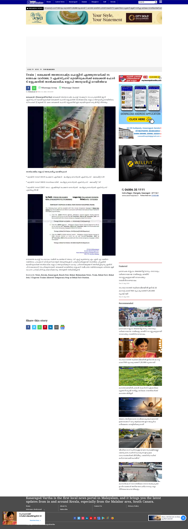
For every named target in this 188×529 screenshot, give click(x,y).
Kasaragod (73, 2)
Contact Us (98, 506)
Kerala (113, 2)
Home (49, 2)
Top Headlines (49, 69)
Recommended (126, 303)
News (37, 69)
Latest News (60, 2)
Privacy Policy (133, 506)
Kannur (84, 2)
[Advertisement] (91, 51)
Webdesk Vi (32, 92)
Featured (123, 266)
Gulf (104, 2)
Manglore (95, 2)
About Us (63, 506)
